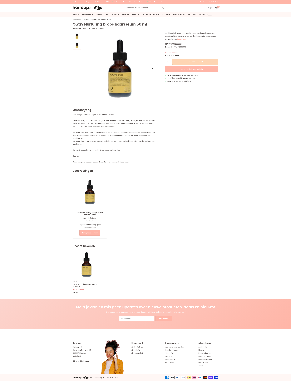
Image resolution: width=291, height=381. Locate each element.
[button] (152, 68)
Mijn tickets (135, 350)
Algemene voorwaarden (174, 347)
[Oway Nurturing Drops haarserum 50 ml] (86, 264)
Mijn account (137, 343)
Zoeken (163, 8)
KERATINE (126, 14)
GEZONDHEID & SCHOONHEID (173, 14)
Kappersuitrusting (205, 359)
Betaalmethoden (171, 350)
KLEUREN (99, 14)
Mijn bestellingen (137, 347)
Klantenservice (172, 343)
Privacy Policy (170, 353)
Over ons (168, 356)
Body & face (203, 362)
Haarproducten (204, 353)
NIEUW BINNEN (87, 14)
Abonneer (163, 318)
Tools (200, 365)
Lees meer (181, 39)
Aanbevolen (203, 347)
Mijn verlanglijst (137, 353)
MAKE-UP (136, 14)
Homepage (77, 19)
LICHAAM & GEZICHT (151, 14)
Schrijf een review (90, 233)
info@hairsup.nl (83, 361)
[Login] (210, 7)
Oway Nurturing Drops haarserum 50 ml (85, 285)
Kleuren (201, 350)
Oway (84, 28)
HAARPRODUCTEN (112, 14)
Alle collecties (204, 343)
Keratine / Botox (204, 356)
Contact (203, 2)
